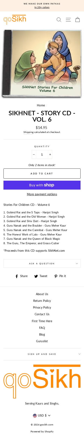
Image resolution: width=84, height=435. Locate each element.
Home (41, 105)
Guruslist (42, 341)
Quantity (42, 146)
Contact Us (42, 314)
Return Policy (42, 300)
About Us (42, 294)
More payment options (42, 194)
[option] (42, 5)
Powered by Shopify (42, 431)
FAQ (42, 327)
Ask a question (42, 263)
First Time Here (42, 321)
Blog (42, 334)
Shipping (28, 132)
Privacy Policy (42, 307)
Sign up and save (42, 354)
